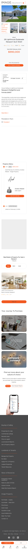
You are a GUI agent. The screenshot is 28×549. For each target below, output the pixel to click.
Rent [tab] (14, 266)
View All (14, 301)
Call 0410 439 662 (14, 196)
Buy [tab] (8, 266)
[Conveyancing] (14, 341)
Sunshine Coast (5, 510)
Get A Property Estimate (14, 65)
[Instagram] (13, 537)
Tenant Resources (6, 467)
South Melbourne (6, 513)
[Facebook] (8, 537)
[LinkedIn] (17, 537)
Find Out (8, 385)
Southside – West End (7, 502)
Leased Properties (6, 464)
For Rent (4, 459)
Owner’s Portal (5, 485)
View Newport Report (17, 385)
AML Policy (10, 534)
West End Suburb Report (8, 488)
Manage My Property (7, 456)
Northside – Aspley (7, 499)
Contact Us (4, 518)
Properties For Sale (7, 431)
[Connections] (14, 359)
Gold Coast (4, 508)
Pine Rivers (4, 505)
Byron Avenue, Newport (8, 291)
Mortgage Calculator (16, 78)
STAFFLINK (21, 534)
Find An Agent (5, 439)
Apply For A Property (7, 461)
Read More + (5, 113)
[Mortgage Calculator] (14, 323)
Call (21, 542)
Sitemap (16, 534)
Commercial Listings (7, 433)
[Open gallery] (14, 13)
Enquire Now (7, 542)
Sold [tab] (19, 266)
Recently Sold (5, 436)
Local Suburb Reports (7, 442)
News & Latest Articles (7, 482)
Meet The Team (5, 516)
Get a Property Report (8, 444)
